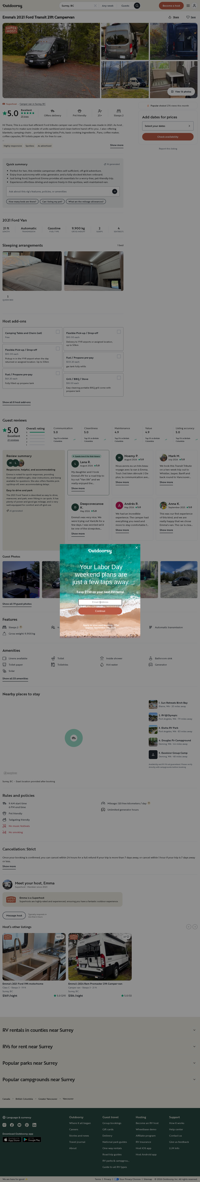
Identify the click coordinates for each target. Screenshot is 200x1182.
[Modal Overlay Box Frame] (100, 591)
